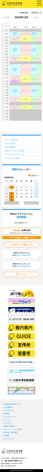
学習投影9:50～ (15, 33)
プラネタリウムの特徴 (12, 158)
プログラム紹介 (10, 143)
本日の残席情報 (10, 147)
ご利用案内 (8, 407)
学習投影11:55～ (34, 33)
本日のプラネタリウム (21, 254)
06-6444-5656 (11, 461)
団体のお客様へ (9, 426)
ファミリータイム (25, 33)
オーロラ (34, 38)
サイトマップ (9, 438)
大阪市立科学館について (13, 404)
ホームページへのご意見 (13, 429)
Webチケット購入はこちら (23, 245)
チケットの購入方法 (11, 140)
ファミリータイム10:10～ (15, 38)
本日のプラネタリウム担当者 (14, 151)
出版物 (6, 435)
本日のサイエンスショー (21, 265)
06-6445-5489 (16, 463)
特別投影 (15, 81)
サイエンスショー (10, 416)
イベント (7, 420)
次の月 (35, 17)
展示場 (6, 413)
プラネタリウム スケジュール (14, 154)
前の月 (7, 17)
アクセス (23, 274)
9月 (30, 203)
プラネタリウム (9, 410)
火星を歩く (26, 38)
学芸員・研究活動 (10, 432)
